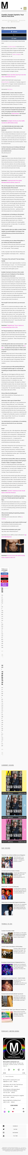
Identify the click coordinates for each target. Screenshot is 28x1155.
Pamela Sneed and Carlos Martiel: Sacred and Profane (12, 994)
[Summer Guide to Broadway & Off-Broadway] (7, 953)
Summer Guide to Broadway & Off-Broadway (12, 946)
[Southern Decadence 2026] (7, 938)
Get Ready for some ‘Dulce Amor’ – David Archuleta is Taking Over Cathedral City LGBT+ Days (14, 978)
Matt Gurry (9, 89)
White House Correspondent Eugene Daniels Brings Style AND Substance (14, 902)
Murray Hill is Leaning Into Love (11, 1079)
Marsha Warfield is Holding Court (12, 1100)
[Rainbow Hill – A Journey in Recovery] (7, 893)
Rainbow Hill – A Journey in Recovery (10, 886)
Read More (2, 655)
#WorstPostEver (5, 82)
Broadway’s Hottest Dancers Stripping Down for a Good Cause (13, 962)
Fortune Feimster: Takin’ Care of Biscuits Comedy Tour (14, 1009)
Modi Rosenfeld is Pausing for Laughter (13, 1095)
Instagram (18, 54)
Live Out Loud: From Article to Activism (10, 870)
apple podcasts (4, 584)
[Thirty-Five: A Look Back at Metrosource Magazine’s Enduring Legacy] (7, 862)
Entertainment (16, 21)
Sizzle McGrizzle (15, 113)
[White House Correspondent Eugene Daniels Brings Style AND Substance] (7, 909)
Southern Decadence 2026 (8, 930)
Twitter (13, 54)
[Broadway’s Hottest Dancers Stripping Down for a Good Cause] (7, 969)
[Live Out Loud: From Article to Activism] (7, 878)
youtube (5, 581)
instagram (5, 576)
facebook (15, 31)
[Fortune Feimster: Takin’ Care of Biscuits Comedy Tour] (7, 1017)
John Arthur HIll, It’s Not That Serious (13, 1084)
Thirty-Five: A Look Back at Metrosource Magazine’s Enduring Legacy (14, 855)
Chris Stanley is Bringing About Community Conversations (11, 1090)
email (15, 38)
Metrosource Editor (12, 20)
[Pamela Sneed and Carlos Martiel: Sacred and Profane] (7, 1001)
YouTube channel (12, 46)
